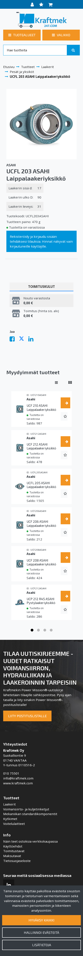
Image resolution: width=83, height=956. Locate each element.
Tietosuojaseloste (17, 861)
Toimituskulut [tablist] (41, 286)
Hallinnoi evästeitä (41, 932)
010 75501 (11, 773)
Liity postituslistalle (27, 716)
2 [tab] (38, 630)
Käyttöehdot (12, 846)
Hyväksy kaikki (41, 920)
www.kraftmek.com (18, 783)
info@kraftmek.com (18, 778)
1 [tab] (32, 630)
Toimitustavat (13, 851)
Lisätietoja (41, 945)
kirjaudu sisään (45, 236)
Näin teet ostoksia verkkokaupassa (30, 841)
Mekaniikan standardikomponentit (30, 814)
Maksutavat (12, 856)
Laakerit (9, 804)
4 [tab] (51, 630)
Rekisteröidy (19, 236)
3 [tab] (45, 630)
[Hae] (73, 50)
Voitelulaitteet (14, 823)
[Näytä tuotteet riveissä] (56, 382)
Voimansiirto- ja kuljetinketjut (26, 809)
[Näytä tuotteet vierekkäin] (70, 382)
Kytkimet (10, 819)
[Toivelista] (41, 4)
